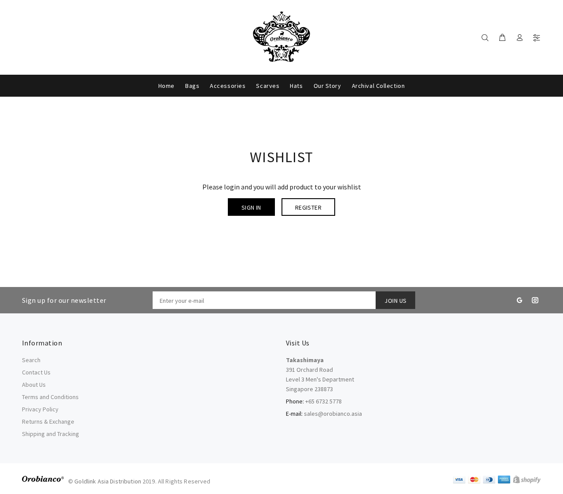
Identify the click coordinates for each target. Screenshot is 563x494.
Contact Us (36, 372)
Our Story (327, 86)
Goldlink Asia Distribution (107, 481)
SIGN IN (251, 207)
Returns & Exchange (48, 421)
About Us (34, 385)
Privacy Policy (40, 409)
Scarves (267, 86)
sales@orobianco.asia (333, 414)
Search (31, 360)
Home (166, 86)
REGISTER (308, 207)
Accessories (227, 86)
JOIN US (395, 301)
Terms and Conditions (50, 397)
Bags (192, 86)
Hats (296, 86)
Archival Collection (378, 86)
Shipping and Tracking (50, 434)
